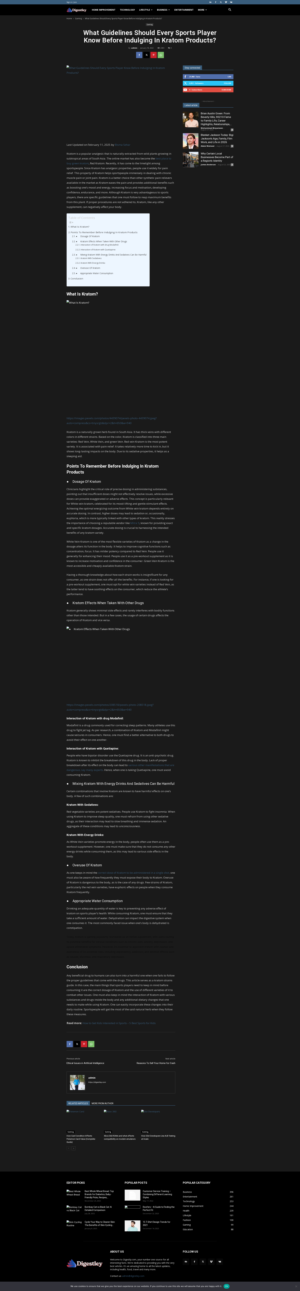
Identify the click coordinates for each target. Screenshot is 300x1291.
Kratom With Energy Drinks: (93, 263)
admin (134, 48)
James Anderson (208, 164)
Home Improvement (103, 9)
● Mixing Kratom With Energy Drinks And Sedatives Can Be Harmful (111, 254)
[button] (229, 10)
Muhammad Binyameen (212, 128)
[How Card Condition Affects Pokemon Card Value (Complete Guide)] (84, 1121)
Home (69, 18)
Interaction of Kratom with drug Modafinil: (100, 244)
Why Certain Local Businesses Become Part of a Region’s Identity (217, 157)
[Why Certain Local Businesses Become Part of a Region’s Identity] (190, 159)
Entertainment (184, 9)
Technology (127, 9)
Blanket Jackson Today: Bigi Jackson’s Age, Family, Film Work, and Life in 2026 (217, 138)
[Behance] (210, 2)
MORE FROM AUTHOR (102, 1103)
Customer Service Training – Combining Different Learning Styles (157, 1194)
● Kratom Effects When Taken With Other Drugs (101, 241)
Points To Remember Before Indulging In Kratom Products (104, 232)
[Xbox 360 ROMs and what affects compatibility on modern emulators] (121, 1121)
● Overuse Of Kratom (88, 267)
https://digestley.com (97, 1082)
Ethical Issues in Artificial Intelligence (85, 1063)
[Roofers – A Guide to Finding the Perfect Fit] (132, 1210)
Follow (227, 83)
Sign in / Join (72, 2)
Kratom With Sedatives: (91, 258)
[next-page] (73, 1148)
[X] (220, 2)
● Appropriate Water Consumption (94, 273)
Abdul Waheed (207, 146)
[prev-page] (68, 1148)
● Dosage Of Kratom (88, 236)
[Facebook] (215, 2)
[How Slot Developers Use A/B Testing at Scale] (158, 1121)
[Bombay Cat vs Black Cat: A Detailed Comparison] (74, 1210)
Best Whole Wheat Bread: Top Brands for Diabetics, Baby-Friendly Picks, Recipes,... (99, 1194)
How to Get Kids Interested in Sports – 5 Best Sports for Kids (119, 1023)
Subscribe (226, 90)
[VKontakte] (231, 2)
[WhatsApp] (161, 55)
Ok (226, 1286)
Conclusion (77, 278)
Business (162, 9)
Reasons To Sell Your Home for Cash (156, 1063)
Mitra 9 (134, 523)
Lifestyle (144, 9)
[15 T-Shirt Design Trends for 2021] (132, 1225)
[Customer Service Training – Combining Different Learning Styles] (132, 1195)
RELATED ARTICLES (78, 1103)
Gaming (78, 18)
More (201, 9)
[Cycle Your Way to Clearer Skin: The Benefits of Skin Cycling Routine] (74, 1225)
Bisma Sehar (122, 144)
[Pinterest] (153, 55)
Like (229, 76)
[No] (296, 1286)
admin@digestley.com (133, 1275)
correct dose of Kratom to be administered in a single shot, (133, 872)
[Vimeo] (226, 2)
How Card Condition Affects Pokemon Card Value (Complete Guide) (81, 1139)
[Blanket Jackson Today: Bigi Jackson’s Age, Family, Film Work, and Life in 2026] (190, 141)
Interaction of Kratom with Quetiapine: (98, 249)
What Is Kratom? (80, 226)
